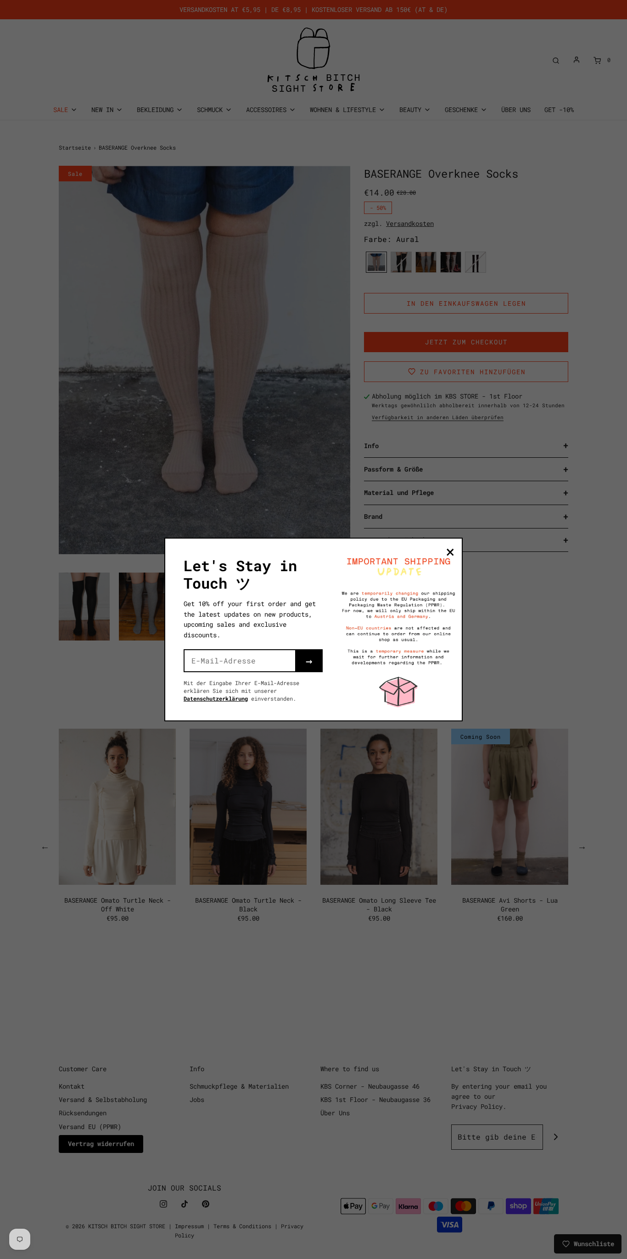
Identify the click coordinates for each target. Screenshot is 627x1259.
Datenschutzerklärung (216, 698)
